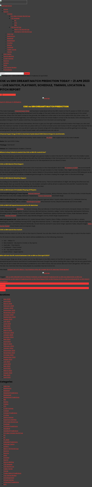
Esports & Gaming (10, 420)
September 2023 (9, 357)
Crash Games (8, 59)
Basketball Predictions (11, 397)
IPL (15, 21)
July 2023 (7, 362)
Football (10, 47)
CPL (15, 23)
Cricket (9, 14)
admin (19, 102)
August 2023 (8, 359)
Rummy (6, 61)
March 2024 (8, 344)
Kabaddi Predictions (11, 442)
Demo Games (8, 417)
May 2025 (7, 326)
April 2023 (7, 368)
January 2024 (8, 348)
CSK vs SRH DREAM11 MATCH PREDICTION (20, 277)
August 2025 (8, 319)
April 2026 (7, 301)
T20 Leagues (15, 18)
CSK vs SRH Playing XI (52, 279)
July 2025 (7, 321)
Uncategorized (9, 478)
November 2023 (9, 353)
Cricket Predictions (9, 95)
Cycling (9, 43)
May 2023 (7, 366)
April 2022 (7, 377)
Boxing (9, 45)
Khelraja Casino (9, 444)
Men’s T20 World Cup (21, 29)
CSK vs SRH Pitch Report (36, 279)
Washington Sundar (33, 202)
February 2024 (9, 346)
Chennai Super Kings (22, 111)
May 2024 (7, 339)
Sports (6, 12)
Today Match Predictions (12, 473)
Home (6, 9)
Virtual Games (9, 480)
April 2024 (7, 342)
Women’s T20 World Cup (23, 32)
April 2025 (7, 328)
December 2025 (9, 310)
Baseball (10, 38)
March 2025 (8, 330)
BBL (15, 25)
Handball (7, 429)
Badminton (11, 36)
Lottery (6, 63)
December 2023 (9, 351)
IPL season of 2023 (71, 168)
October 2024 (9, 337)
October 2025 (8, 315)
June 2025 (7, 324)
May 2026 (7, 299)
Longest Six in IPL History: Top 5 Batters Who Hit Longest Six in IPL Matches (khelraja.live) (38, 270)
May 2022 (7, 375)
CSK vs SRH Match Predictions (17, 279)
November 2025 (9, 313)
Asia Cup (10, 34)
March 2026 (8, 304)
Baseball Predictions (11, 393)
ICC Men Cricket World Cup (20, 16)
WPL (5, 484)
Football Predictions (11, 426)
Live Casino (7, 54)
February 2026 (9, 306)
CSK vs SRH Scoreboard (68, 279)
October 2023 (8, 355)
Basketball (11, 41)
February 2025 (9, 333)
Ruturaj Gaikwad (34, 193)
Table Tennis (11, 50)
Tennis (9, 52)
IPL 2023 (49, 138)
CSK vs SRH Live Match (63, 277)
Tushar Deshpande (45, 196)
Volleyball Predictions (11, 482)
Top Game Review (10, 67)
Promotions (8, 70)
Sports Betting (9, 56)
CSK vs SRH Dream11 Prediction (45, 277)
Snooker (6, 458)
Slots (5, 65)
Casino (6, 404)
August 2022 (8, 373)
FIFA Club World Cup (11, 422)
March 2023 (8, 371)
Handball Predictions (11, 431)
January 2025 (8, 335)
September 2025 (10, 317)
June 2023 (7, 364)
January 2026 (8, 308)
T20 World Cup (16, 27)
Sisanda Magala (10, 216)
